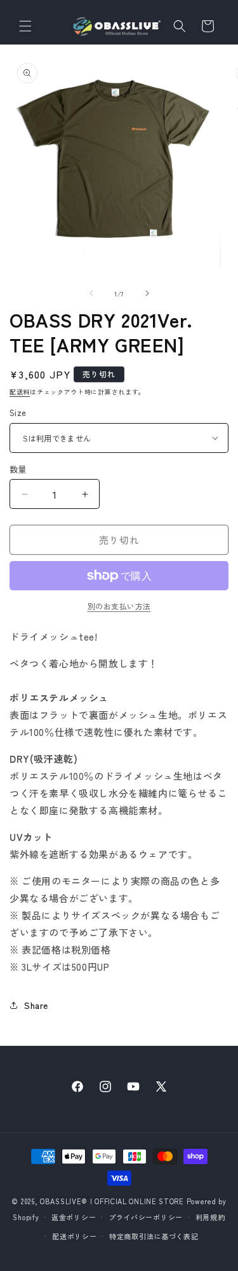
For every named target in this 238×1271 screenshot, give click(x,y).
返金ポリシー (73, 1217)
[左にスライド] (91, 293)
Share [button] (36, 1005)
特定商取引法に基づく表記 (153, 1236)
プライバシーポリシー (146, 1217)
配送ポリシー (74, 1236)
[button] (25, 26)
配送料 (20, 391)
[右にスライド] (147, 293)
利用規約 (210, 1217)
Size (18, 412)
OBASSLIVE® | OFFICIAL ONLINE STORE (112, 1201)
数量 (18, 469)
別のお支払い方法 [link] (119, 606)
